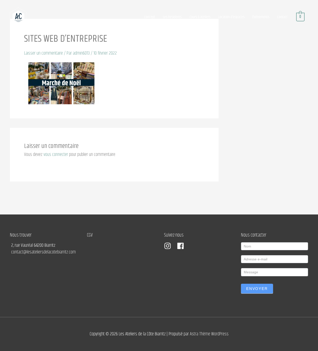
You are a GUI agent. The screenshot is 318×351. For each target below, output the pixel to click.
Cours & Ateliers (200, 17)
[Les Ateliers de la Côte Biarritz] (18, 17)
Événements (260, 17)
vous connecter (55, 154)
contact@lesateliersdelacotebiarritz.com (43, 252)
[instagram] (170, 245)
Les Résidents (172, 17)
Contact (282, 17)
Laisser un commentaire (43, 53)
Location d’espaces (231, 17)
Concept (149, 17)
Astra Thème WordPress (209, 334)
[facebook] (181, 245)
